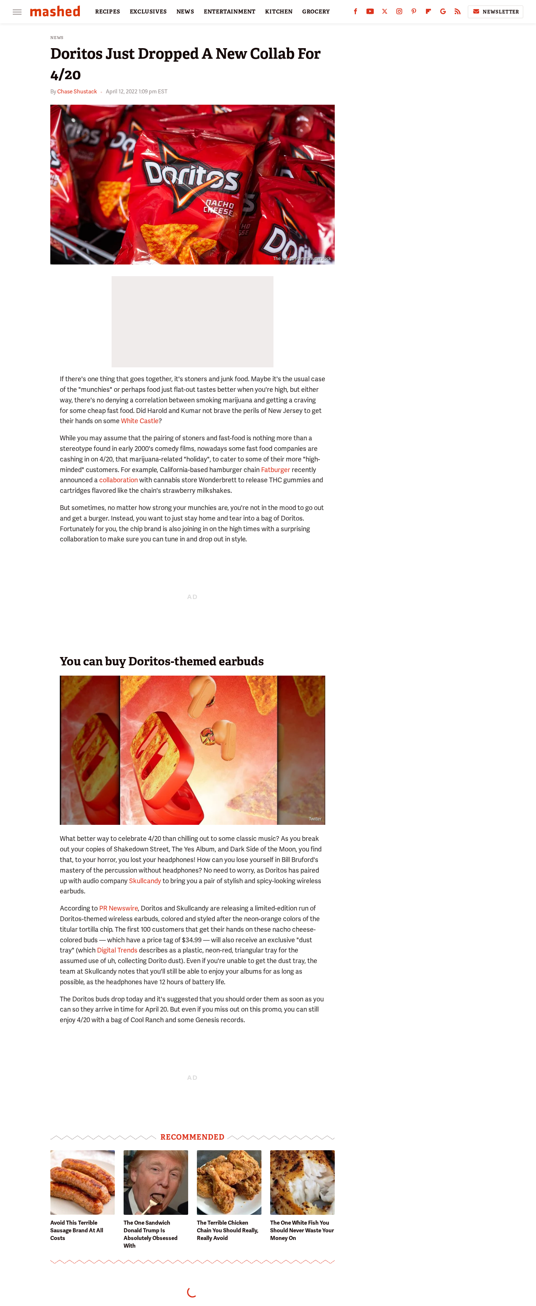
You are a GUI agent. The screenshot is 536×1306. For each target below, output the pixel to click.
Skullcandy (145, 881)
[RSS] (457, 13)
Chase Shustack (77, 91)
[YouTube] (370, 13)
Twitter (315, 819)
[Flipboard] (428, 13)
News (57, 38)
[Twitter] (384, 13)
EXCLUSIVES (148, 11)
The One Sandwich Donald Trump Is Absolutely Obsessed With (151, 1234)
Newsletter (501, 12)
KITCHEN (279, 11)
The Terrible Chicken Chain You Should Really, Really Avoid (228, 1230)
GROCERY (316, 11)
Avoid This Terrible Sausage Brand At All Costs (76, 1230)
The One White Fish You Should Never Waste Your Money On (302, 1230)
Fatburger (275, 469)
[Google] (443, 13)
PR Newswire (118, 908)
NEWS (185, 11)
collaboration (118, 480)
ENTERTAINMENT (230, 11)
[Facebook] (355, 13)
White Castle (140, 421)
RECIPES (107, 11)
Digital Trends (117, 950)
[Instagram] (399, 13)
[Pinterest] (413, 13)
